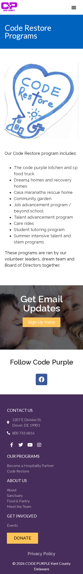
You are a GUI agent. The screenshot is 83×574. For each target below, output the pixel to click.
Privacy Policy (41, 553)
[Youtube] (30, 445)
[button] (74, 7)
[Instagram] (39, 445)
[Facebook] (41, 379)
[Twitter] (20, 445)
